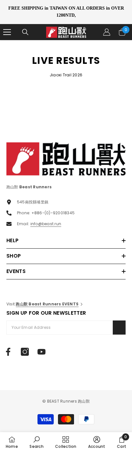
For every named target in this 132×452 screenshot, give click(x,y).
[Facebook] (8, 352)
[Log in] (106, 32)
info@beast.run (45, 223)
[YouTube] (41, 352)
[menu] (7, 32)
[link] (36, 442)
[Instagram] (25, 352)
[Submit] (119, 327)
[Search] (25, 32)
